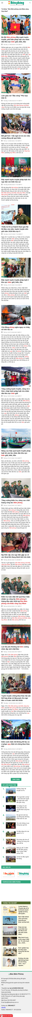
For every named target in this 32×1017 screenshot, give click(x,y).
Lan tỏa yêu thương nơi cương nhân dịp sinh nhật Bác (15, 648)
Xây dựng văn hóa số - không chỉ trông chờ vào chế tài (23, 841)
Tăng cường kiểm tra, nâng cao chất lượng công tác (15, 501)
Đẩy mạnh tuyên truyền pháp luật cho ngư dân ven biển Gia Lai (15, 181)
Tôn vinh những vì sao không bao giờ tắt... (23, 824)
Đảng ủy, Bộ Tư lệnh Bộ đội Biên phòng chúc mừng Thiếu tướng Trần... (22, 850)
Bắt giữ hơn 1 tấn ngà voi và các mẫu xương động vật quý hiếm (15, 137)
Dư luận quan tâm (9, 785)
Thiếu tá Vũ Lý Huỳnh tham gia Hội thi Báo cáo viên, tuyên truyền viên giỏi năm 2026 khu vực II (14, 229)
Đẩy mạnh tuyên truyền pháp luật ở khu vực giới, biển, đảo (15, 281)
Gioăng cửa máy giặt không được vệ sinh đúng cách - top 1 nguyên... (23, 961)
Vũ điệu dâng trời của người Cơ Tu (23, 832)
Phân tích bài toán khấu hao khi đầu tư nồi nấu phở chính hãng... (22, 930)
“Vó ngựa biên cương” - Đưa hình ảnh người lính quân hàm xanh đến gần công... (23, 799)
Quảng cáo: (8, 1005)
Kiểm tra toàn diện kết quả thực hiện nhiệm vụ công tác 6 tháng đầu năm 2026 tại (15, 600)
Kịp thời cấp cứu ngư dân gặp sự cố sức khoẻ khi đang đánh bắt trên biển (15, 556)
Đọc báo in (6, 867)
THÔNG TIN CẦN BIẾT (10, 903)
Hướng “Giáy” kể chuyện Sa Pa (21, 789)
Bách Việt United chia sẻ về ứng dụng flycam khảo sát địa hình (23, 919)
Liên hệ (3, 1007)
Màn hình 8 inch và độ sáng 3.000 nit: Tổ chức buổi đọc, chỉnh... (23, 940)
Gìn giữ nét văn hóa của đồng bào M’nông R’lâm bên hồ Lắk (23, 816)
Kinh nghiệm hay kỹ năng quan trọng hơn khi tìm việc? (23, 950)
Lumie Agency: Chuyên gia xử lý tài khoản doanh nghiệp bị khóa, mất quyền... (23, 910)
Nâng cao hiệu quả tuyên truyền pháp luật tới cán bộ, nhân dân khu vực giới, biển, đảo (15, 453)
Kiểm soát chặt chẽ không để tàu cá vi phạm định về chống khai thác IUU (15, 744)
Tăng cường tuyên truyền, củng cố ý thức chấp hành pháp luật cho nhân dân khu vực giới (15, 391)
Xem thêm (16, 779)
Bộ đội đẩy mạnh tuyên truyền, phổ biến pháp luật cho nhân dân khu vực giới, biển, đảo (15, 39)
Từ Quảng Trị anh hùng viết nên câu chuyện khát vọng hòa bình (23, 808)
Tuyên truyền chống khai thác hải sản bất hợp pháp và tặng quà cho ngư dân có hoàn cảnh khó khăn (16, 698)
